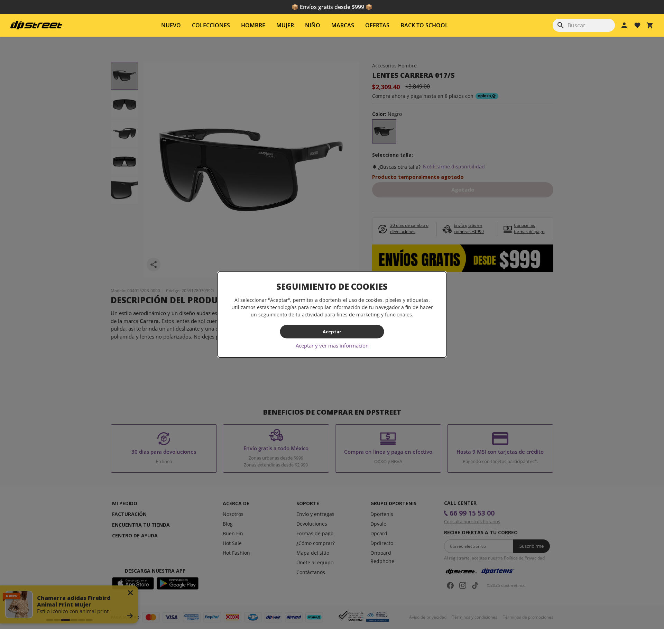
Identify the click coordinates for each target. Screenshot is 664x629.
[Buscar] (561, 25)
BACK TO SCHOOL (424, 25)
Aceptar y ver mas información (332, 345)
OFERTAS (377, 25)
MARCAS (342, 25)
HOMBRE (253, 25)
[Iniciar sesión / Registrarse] (624, 25)
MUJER (285, 25)
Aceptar (332, 332)
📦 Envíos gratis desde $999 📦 (332, 7)
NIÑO (312, 25)
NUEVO (171, 25)
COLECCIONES (211, 25)
